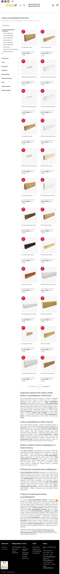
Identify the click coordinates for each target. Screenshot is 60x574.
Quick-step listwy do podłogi (10, 49)
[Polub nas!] (3, 1)
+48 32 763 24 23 (34, 6)
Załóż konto (5, 549)
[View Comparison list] (20, 5)
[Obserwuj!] (5, 1)
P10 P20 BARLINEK (8, 33)
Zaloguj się (4, 547)
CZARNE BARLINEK (8, 51)
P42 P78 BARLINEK (8, 42)
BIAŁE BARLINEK (7, 40)
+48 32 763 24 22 (34, 4)
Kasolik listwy (6, 47)
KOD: (22, 51)
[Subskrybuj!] (8, 1)
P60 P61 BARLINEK (8, 38)
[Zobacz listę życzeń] (24, 5)
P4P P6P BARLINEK (8, 44)
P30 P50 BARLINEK (8, 35)
